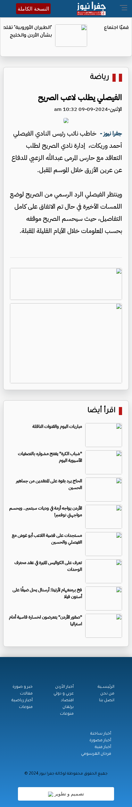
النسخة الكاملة (33, 8)
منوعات (67, 714)
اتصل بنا (106, 700)
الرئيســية (106, 687)
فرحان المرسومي (96, 754)
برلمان (68, 707)
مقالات (26, 694)
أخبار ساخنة (100, 734)
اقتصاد (67, 700)
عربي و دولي (64, 694)
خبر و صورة (22, 687)
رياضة (99, 78)
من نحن (107, 694)
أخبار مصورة (100, 740)
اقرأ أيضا (101, 411)
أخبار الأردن (64, 687)
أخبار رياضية (22, 700)
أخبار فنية (103, 747)
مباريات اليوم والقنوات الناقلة (57, 426)
